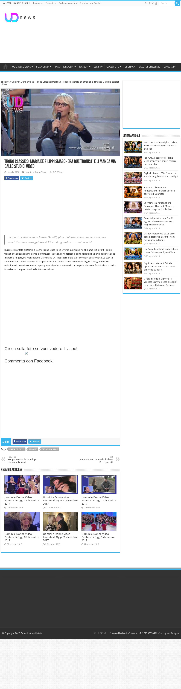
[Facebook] (149, 3)
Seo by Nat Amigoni (169, 633)
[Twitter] (152, 3)
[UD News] (20, 17)
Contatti (50, 3)
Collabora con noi (68, 3)
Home (6, 81)
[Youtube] (156, 3)
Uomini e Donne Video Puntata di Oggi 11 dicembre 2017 (98, 500)
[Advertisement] (113, 34)
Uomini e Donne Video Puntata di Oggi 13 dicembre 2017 (21, 500)
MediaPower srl (130, 633)
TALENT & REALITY (64, 66)
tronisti (33, 449)
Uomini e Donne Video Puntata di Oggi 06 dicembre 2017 (60, 537)
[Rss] (146, 3)
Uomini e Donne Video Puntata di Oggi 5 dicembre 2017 (98, 537)
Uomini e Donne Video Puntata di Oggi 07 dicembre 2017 (21, 537)
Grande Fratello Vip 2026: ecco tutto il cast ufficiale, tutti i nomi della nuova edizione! (159, 236)
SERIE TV (98, 66)
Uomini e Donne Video (22, 81)
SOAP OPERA (42, 66)
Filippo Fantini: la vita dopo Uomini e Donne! (22, 460)
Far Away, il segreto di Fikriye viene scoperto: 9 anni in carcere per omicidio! (160, 160)
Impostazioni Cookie (90, 3)
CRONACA (130, 66)
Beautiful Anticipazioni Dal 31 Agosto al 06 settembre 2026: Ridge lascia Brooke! (159, 221)
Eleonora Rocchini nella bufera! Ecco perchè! (96, 460)
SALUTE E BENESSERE (149, 66)
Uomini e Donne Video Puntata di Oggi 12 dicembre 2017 (60, 500)
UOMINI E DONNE (21, 66)
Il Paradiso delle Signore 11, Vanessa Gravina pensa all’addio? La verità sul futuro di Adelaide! (160, 281)
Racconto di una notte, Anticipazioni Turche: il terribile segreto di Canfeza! (159, 190)
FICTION (83, 66)
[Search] (177, 3)
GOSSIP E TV (112, 66)
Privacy (36, 3)
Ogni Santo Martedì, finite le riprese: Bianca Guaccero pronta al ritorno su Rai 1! (160, 266)
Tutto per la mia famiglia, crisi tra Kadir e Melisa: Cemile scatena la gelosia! (160, 145)
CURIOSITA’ (170, 66)
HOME (5, 66)
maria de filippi (16, 449)
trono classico (50, 449)
